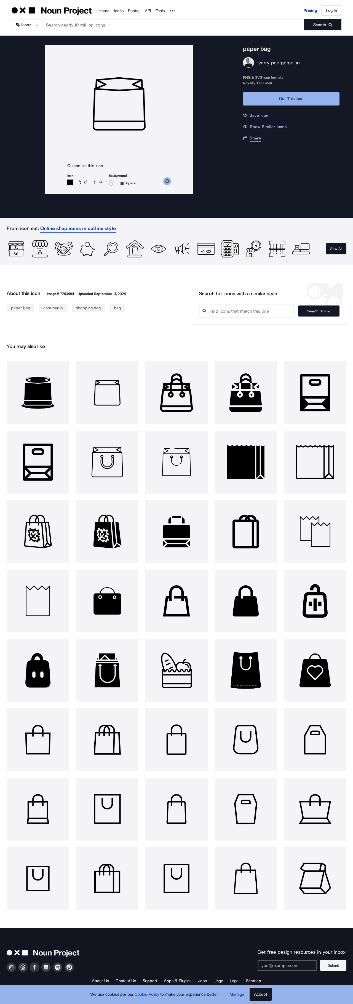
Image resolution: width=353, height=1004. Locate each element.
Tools (160, 10)
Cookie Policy (147, 994)
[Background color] (111, 183)
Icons (119, 10)
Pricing (310, 10)
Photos (134, 10)
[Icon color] (70, 182)
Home (103, 10)
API (148, 10)
